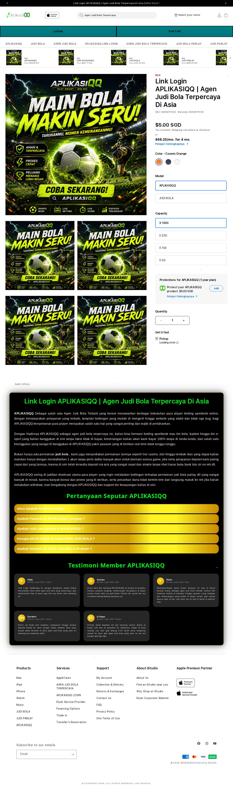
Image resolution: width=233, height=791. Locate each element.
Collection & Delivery (110, 684)
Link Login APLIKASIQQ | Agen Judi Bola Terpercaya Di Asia (116, 3)
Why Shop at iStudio (150, 691)
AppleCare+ (63, 677)
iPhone (20, 691)
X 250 (163, 235)
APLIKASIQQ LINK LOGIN (101, 43)
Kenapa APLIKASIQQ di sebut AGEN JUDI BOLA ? (56, 539)
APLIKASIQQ (13, 43)
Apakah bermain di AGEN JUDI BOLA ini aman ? (54, 549)
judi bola (62, 454)
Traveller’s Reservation (71, 722)
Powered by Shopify (205, 763)
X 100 (163, 248)
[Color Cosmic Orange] (159, 162)
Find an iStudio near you (152, 684)
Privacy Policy (105, 711)
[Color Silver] (177, 162)
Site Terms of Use (108, 718)
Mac (19, 677)
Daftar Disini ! (152, 3)
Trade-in (61, 715)
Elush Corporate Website (153, 698)
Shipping (177, 130)
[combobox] (117, 15)
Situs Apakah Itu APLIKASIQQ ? (41, 508)
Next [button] (226, 3)
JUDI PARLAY (219, 43)
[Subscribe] (72, 754)
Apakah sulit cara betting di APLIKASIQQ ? (50, 528)
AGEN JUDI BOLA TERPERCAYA (146, 43)
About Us (143, 677)
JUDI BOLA (38, 43)
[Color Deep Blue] (168, 162)
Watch (20, 698)
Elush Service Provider (70, 701)
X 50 (162, 260)
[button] (13, 43)
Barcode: (183, 112)
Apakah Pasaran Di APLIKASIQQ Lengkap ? (51, 518)
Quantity (161, 311)
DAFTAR (175, 31)
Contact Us (103, 698)
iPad (19, 684)
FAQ (99, 704)
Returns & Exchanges (110, 691)
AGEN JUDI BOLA (65, 43)
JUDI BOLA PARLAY (189, 43)
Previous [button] (7, 3)
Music (20, 704)
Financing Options (68, 708)
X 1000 (164, 223)
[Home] (18, 15)
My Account (104, 677)
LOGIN (58, 31)
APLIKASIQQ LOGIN (68, 695)
